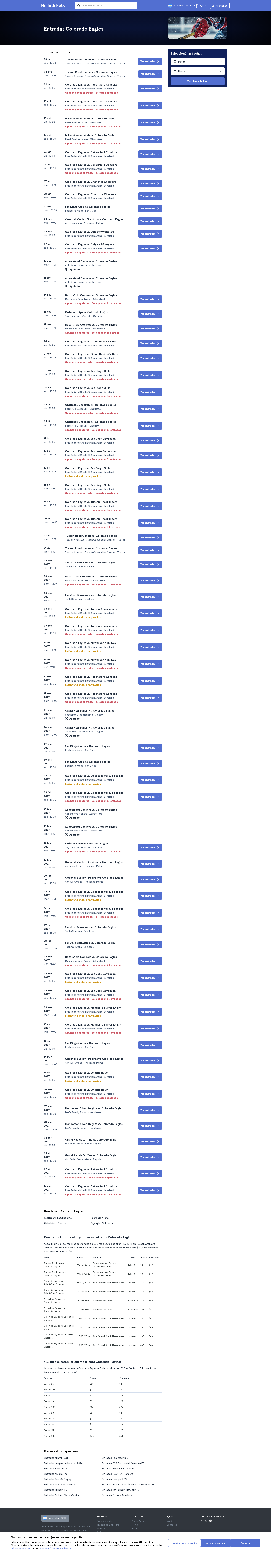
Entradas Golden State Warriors (62, 1495)
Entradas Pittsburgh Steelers (61, 1468)
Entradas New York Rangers (117, 1473)
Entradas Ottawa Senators (116, 1495)
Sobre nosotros (105, 1521)
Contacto (172, 1524)
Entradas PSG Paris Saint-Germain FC (122, 1463)
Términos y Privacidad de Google (54, 1548)
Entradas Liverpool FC (114, 1479)
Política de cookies (20, 1548)
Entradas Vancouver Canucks (118, 1468)
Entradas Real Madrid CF (115, 1457)
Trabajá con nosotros (108, 1524)
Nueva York (138, 1521)
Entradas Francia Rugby (57, 1479)
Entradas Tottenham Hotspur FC (120, 1489)
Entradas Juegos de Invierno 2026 (63, 1463)
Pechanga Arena (99, 1217)
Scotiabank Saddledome (58, 1217)
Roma (135, 1524)
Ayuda (170, 1521)
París (134, 1528)
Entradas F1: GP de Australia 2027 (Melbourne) (127, 1484)
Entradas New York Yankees (59, 1484)
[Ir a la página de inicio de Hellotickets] (53, 5)
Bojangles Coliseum (101, 1223)
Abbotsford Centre (55, 1223)
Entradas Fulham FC (55, 1489)
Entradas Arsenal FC (55, 1473)
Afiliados (101, 1528)
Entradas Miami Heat (56, 1457)
